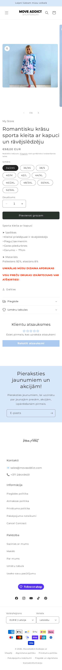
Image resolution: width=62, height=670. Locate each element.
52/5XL (10, 190)
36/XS (27, 167)
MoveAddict (29, 649)
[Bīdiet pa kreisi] (23, 112)
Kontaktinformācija (32, 663)
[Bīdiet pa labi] (38, 112)
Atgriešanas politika (26, 653)
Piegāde (24, 154)
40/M (9, 175)
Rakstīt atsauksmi (31, 343)
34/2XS (10, 167)
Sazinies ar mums (18, 543)
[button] (6, 12)
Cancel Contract (17, 523)
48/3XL (27, 182)
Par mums (13, 558)
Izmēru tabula (15, 566)
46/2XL (10, 182)
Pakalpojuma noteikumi (22, 515)
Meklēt (11, 551)
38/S (42, 167)
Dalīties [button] (11, 289)
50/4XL (45, 182)
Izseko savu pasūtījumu (21, 573)
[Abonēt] (51, 413)
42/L (24, 175)
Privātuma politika (18, 508)
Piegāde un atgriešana (46, 658)
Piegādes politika (17, 493)
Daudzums (8, 197)
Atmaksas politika (18, 501)
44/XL (39, 175)
